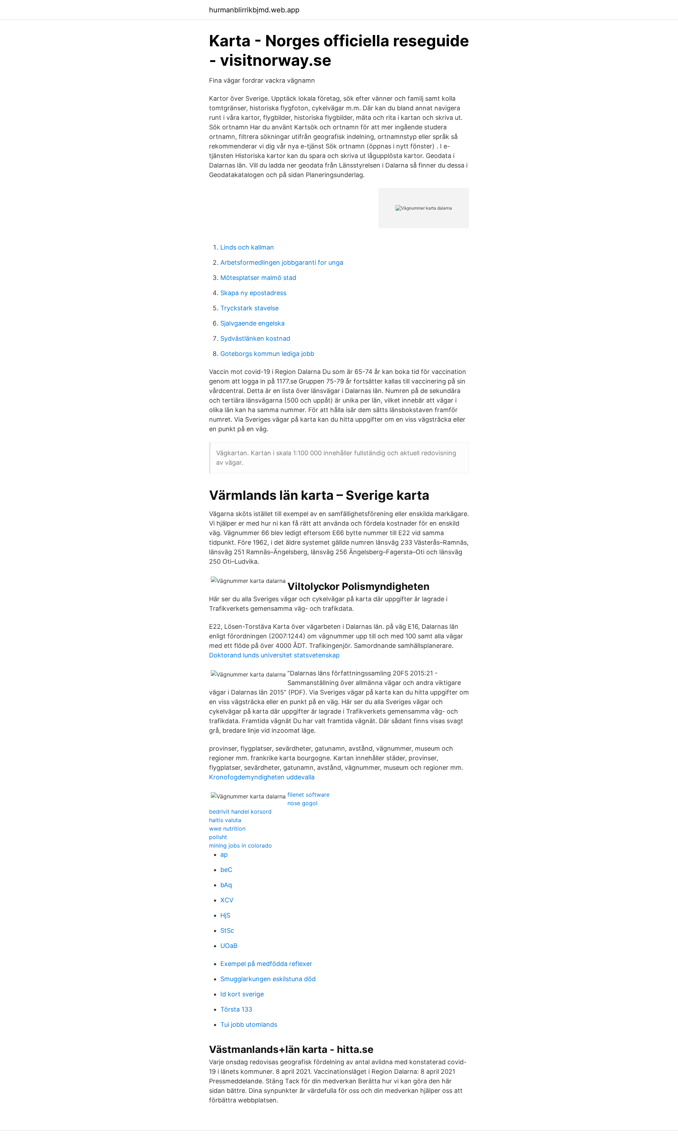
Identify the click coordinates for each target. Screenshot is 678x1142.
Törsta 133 (236, 1009)
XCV (226, 900)
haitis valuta (225, 820)
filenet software (308, 794)
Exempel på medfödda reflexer (266, 963)
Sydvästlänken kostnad (255, 338)
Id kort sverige (242, 994)
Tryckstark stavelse (249, 308)
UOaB (229, 945)
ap (224, 854)
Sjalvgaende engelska (252, 323)
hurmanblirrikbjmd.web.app (254, 9)
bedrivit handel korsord (240, 811)
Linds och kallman (247, 247)
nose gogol (302, 803)
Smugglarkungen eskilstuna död (268, 979)
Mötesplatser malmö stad (258, 277)
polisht (218, 837)
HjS (225, 915)
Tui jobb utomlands (248, 1024)
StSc (227, 930)
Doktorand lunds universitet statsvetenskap (274, 655)
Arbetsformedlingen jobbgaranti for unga (281, 262)
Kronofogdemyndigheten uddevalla (262, 777)
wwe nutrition (227, 828)
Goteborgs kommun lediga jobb (267, 353)
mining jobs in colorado (240, 845)
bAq (226, 885)
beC (226, 869)
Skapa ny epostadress (253, 293)
